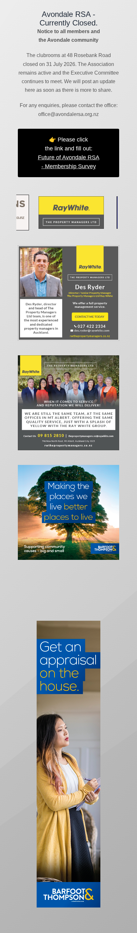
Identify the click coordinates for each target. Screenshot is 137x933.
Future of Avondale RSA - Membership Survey (68, 162)
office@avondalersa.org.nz (68, 114)
